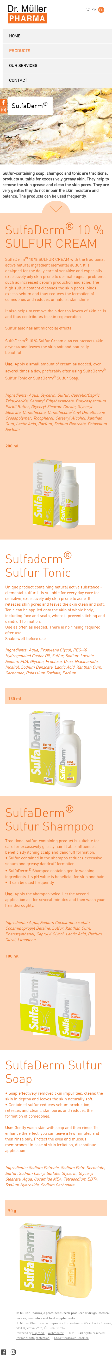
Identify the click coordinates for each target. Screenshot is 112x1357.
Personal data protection (32, 1338)
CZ (87, 10)
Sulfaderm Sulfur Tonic (38, 566)
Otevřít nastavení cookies (71, 1338)
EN (101, 10)
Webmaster (56, 1333)
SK (94, 10)
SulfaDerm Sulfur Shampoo (49, 820)
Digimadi (38, 1333)
